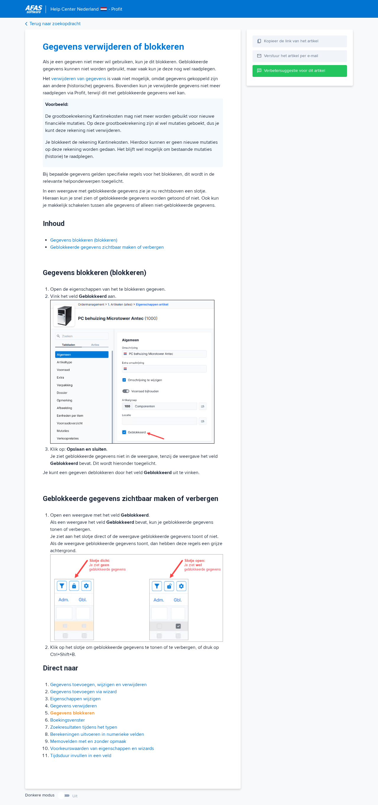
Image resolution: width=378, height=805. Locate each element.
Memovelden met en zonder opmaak (88, 741)
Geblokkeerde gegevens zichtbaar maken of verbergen (107, 247)
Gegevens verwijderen (73, 706)
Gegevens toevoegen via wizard (83, 692)
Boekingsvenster (67, 720)
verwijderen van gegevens (78, 79)
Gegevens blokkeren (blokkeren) (83, 240)
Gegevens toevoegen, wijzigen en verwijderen (98, 685)
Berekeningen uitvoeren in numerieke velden (97, 734)
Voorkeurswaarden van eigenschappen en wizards (102, 748)
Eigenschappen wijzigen (75, 699)
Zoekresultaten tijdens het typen (83, 727)
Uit (74, 795)
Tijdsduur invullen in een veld (80, 756)
